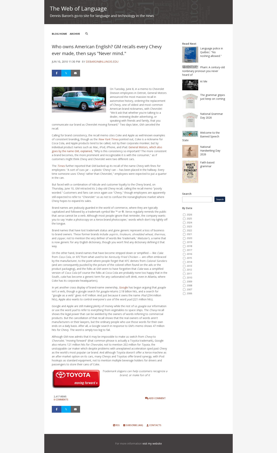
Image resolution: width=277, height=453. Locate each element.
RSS (117, 425)
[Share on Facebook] (56, 73)
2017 (189, 250)
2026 (189, 214)
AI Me (203, 81)
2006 (189, 293)
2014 (189, 262)
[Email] (75, 73)
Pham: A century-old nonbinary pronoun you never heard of (203, 71)
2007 (189, 289)
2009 (189, 281)
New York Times (108, 139)
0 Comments (61, 399)
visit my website (152, 443)
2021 (189, 234)
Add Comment (157, 398)
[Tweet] (66, 73)
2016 (189, 254)
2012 (189, 269)
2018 (189, 246)
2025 (189, 218)
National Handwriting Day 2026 (210, 150)
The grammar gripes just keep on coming (212, 96)
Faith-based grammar (207, 164)
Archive (75, 33)
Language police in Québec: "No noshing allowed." (211, 52)
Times (61, 166)
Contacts (155, 425)
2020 (189, 238)
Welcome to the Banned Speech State (201, 136)
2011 (189, 273)
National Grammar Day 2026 (211, 115)
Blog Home (59, 33)
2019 (189, 242)
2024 (189, 222)
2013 (189, 266)
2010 (189, 277)
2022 (189, 230)
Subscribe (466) (134, 425)
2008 (189, 285)
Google (123, 287)
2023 (189, 226)
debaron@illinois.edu (102, 61)
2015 (189, 258)
